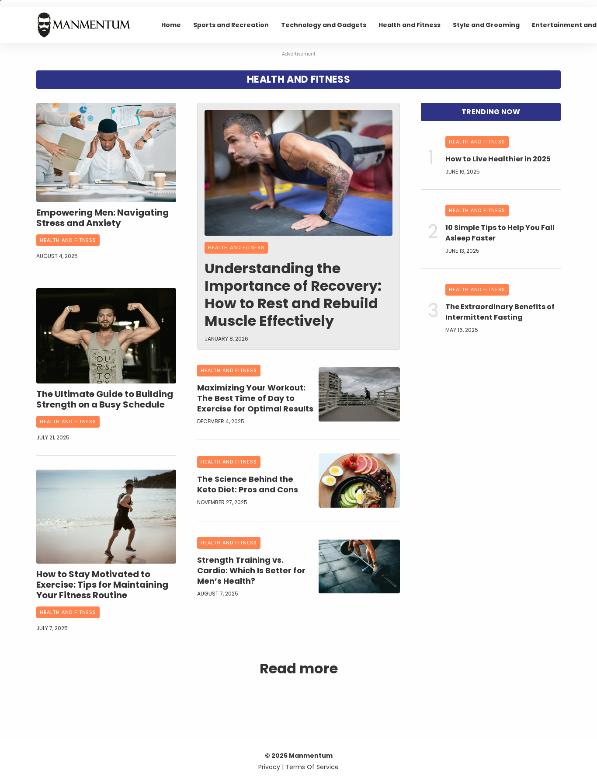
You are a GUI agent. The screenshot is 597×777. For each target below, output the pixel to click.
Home (171, 25)
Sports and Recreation (231, 25)
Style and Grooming (486, 25)
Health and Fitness (409, 25)
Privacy (269, 767)
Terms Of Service (312, 767)
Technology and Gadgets (323, 25)
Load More (298, 695)
